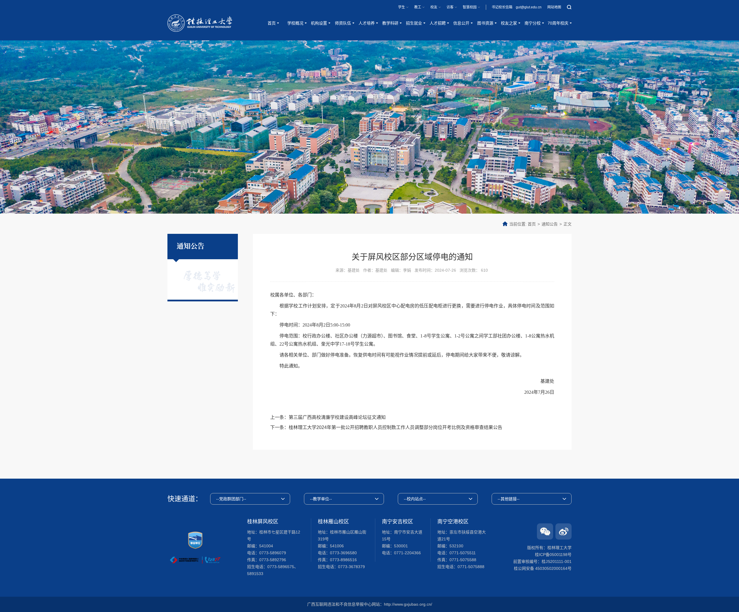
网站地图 (554, 7)
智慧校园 (470, 7)
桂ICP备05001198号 (553, 554)
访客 (450, 7)
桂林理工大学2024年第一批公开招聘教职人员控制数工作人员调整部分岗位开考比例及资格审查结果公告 (395, 427)
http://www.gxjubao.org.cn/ (408, 604)
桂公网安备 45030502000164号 (543, 568)
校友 (433, 7)
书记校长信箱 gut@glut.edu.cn (517, 7)
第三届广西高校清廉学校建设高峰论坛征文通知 (337, 417)
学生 (401, 7)
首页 (532, 224)
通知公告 (550, 224)
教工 (417, 7)
